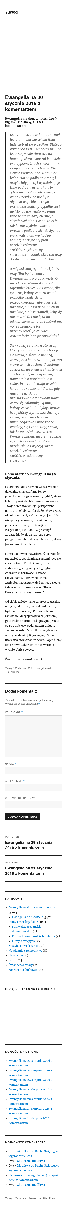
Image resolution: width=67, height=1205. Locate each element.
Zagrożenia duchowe (23, 969)
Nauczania (16, 955)
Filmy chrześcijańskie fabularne (33, 936)
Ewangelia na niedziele (27, 917)
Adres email (15, 781)
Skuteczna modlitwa (31, 1160)
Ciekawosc (16, 1175)
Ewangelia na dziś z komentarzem (32, 907)
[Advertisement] (33, 59)
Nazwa (10, 764)
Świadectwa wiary (21, 965)
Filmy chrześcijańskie (23, 922)
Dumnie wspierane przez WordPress (35, 1198)
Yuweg (11, 12)
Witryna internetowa (20, 798)
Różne (13, 960)
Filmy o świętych (23, 941)
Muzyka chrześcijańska (24, 945)
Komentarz (14, 712)
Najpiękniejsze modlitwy (25, 950)
